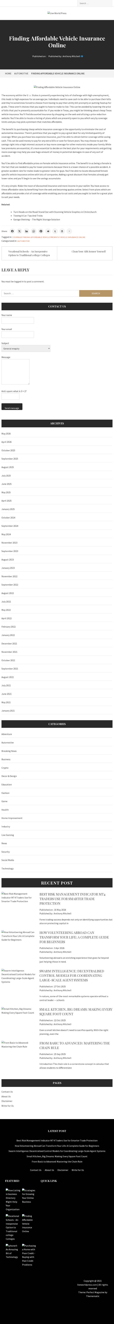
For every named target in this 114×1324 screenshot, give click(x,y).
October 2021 (8, 660)
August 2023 (7, 559)
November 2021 (9, 651)
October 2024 (8, 517)
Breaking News (9, 750)
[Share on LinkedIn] (26, 231)
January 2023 (8, 567)
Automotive (24, 241)
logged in (19, 281)
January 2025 (8, 509)
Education (6, 784)
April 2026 (6, 441)
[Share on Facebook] (12, 231)
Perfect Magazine (95, 1292)
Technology (7, 868)
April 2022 (6, 618)
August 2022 (7, 593)
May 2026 (6, 433)
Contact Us (7, 1091)
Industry (5, 826)
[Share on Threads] (62, 231)
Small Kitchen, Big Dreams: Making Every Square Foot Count (57, 1156)
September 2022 (9, 584)
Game (4, 801)
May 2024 (6, 534)
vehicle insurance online (72, 237)
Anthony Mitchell (71, 56)
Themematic (92, 1296)
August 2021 (7, 677)
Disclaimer (6, 1101)
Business (5, 759)
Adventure (6, 734)
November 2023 (9, 542)
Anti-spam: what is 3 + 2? (14, 391)
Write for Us (7, 1105)
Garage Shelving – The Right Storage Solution (36, 219)
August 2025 (7, 467)
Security (5, 851)
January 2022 (8, 635)
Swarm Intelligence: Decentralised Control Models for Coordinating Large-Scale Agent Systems (71, 975)
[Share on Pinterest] (41, 231)
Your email (6, 329)
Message (5, 357)
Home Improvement (11, 818)
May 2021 (6, 702)
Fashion (5, 792)
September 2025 (9, 458)
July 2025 (6, 475)
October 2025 (8, 450)
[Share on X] (19, 231)
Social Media (7, 860)
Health (5, 809)
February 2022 (8, 626)
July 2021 (6, 685)
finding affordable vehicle (36, 237)
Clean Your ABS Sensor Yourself (89, 251)
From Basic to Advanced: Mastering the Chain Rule (57, 1161)
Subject (5, 343)
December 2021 (9, 643)
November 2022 (9, 576)
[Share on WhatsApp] (34, 231)
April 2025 (6, 500)
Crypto (4, 767)
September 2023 (9, 551)
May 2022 (6, 609)
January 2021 (8, 710)
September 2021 (9, 668)
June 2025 (6, 483)
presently (55, 237)
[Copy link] (69, 231)
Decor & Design (9, 776)
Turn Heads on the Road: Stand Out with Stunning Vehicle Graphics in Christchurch (54, 211)
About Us (6, 1096)
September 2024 (9, 525)
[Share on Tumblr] (55, 231)
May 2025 (6, 492)
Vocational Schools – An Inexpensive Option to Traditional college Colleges (29, 253)
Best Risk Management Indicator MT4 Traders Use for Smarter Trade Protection (72, 899)
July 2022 (6, 601)
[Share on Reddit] (48, 231)
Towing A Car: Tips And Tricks (28, 215)
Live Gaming (7, 834)
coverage (17, 237)
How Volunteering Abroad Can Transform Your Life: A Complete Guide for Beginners (74, 937)
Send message (12, 408)
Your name (6, 315)
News (4, 843)
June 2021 (6, 693)
